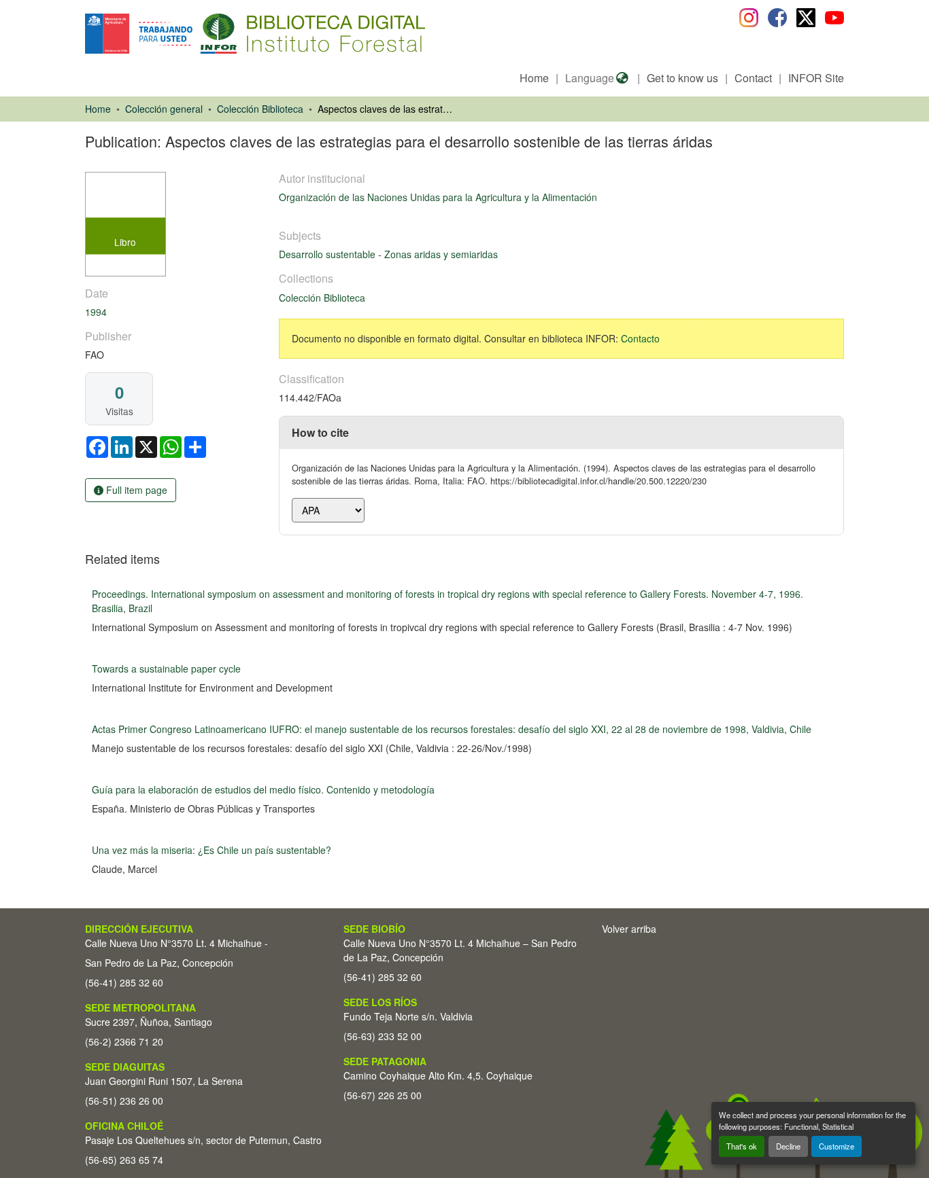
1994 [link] (96, 312)
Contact (753, 78)
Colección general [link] (164, 108)
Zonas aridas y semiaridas (441, 254)
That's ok (741, 1146)
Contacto (640, 338)
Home (534, 78)
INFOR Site (816, 78)
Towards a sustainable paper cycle (166, 668)
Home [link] (98, 108)
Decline (788, 1146)
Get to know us (682, 78)
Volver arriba (629, 928)
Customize (836, 1146)
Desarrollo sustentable (328, 254)
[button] (196, 34)
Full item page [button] (135, 490)
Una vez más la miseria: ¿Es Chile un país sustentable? (211, 850)
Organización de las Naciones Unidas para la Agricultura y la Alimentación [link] (438, 197)
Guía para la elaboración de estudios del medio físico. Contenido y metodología (263, 789)
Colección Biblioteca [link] (260, 108)
